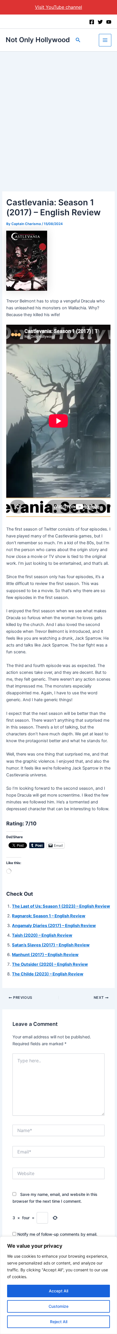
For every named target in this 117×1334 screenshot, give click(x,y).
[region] (58, 1285)
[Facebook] (91, 21)
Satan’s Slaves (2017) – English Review (50, 945)
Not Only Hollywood (38, 40)
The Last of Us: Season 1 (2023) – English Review (61, 906)
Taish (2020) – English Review (42, 935)
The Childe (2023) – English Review (47, 974)
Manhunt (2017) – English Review (45, 954)
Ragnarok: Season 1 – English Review (48, 915)
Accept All (58, 1290)
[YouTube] (108, 21)
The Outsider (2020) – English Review (50, 964)
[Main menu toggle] (105, 40)
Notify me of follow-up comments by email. (57, 1234)
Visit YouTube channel (58, 7)
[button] (78, 40)
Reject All (58, 1321)
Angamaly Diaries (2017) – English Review (54, 925)
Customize (58, 1306)
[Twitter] (100, 21)
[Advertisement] (58, 113)
